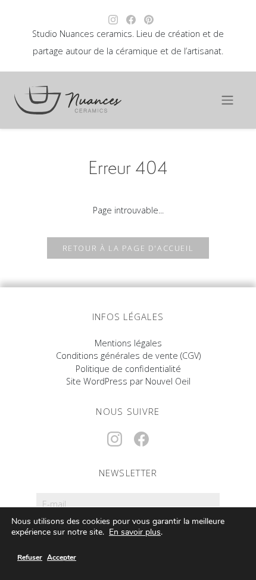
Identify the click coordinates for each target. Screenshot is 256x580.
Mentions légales (128, 343)
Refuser (29, 557)
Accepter (61, 557)
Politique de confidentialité (128, 368)
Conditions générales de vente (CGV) (128, 355)
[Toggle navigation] (227, 100)
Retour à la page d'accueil (128, 248)
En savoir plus (135, 532)
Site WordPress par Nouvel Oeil (128, 381)
